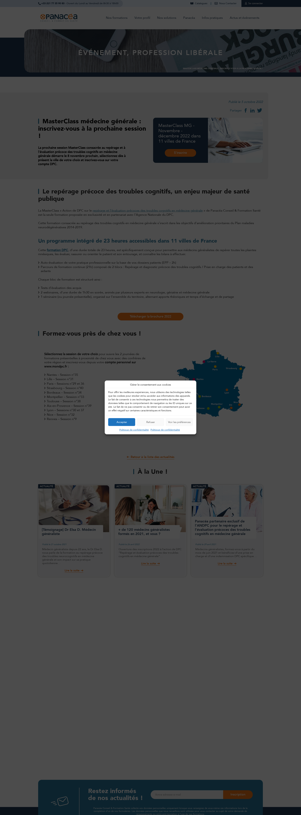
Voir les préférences (179, 422)
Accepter (122, 422)
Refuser (150, 422)
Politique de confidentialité (134, 430)
